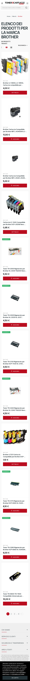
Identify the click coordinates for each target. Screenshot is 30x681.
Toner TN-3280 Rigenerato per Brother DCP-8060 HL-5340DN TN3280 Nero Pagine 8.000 (14, 549)
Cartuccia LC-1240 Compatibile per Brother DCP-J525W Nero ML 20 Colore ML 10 (15, 223)
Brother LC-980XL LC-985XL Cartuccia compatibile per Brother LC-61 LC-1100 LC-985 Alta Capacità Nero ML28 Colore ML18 (14, 84)
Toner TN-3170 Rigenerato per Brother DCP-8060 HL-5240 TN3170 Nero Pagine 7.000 (13, 502)
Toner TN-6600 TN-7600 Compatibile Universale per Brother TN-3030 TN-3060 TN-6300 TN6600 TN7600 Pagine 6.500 (14, 595)
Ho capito (15, 678)
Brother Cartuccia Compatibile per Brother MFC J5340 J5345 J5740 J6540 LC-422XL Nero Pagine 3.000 (14, 177)
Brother (5, 80)
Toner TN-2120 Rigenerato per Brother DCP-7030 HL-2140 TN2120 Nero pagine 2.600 (13, 363)
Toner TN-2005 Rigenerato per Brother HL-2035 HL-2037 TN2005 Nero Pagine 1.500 (14, 316)
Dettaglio (15, 92)
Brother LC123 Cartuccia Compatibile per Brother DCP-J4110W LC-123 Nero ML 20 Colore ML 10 (13, 456)
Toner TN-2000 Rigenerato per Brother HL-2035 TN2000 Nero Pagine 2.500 (14, 270)
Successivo (21, 613)
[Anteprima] (15, 66)
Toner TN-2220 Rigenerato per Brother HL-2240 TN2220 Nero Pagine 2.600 (14, 409)
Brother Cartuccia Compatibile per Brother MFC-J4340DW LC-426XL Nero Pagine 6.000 (14, 130)
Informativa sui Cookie (18, 674)
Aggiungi (16, 139)
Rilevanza (23, 45)
